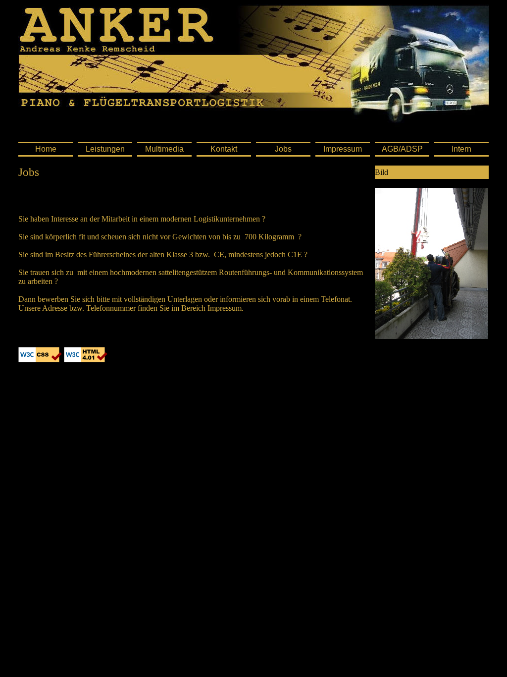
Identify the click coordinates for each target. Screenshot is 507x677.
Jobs (283, 149)
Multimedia (164, 149)
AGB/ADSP (402, 149)
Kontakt (223, 149)
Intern (461, 149)
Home (45, 149)
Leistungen (105, 149)
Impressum (342, 149)
